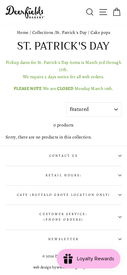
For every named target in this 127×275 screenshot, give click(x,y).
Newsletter (63, 239)
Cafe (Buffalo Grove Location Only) (63, 195)
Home (22, 32)
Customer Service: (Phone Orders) (63, 217)
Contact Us (63, 155)
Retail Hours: (63, 175)
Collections (42, 32)
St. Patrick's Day (71, 32)
